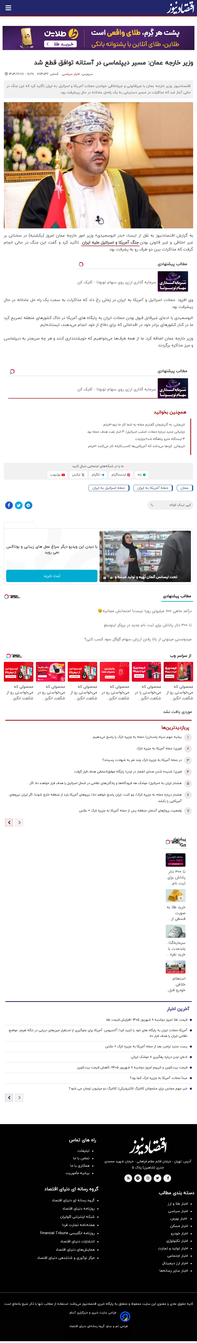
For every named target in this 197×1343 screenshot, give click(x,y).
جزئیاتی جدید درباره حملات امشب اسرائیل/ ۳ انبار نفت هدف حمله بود (136, 432)
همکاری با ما (80, 1165)
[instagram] (147, 1178)
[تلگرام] (28, 505)
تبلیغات (83, 1150)
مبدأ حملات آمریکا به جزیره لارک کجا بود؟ (158, 1078)
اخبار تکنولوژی (177, 1241)
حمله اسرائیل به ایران (108, 488)
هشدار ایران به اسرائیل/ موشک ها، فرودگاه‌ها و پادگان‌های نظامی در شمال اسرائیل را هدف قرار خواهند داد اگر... (104, 783)
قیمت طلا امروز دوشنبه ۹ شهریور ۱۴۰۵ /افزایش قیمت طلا (146, 1020)
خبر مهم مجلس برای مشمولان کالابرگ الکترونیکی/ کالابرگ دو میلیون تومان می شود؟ (128, 1088)
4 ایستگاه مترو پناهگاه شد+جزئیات (160, 439)
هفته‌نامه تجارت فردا (78, 1225)
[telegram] (138, 1178)
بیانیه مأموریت (78, 1173)
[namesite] (180, 7)
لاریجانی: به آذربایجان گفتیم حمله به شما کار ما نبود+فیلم (144, 424)
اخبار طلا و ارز (178, 1203)
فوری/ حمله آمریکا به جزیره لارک (159, 748)
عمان (185, 488)
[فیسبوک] (9, 505)
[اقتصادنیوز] (147, 1146)
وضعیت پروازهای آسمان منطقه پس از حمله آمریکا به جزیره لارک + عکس (130, 810)
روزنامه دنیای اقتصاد (78, 1208)
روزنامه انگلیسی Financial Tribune (67, 1233)
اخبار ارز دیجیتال (175, 1263)
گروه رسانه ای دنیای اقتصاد (73, 1200)
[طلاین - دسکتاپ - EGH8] (98, 38)
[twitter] (157, 1178)
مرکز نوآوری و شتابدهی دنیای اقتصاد (66, 1257)
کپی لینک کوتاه (180, 505)
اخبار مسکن (179, 1226)
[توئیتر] (19, 505)
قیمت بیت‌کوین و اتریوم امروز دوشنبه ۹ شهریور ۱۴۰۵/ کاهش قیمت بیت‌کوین (132, 1067)
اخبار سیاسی (71, 74)
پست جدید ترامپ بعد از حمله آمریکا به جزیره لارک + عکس (146, 1046)
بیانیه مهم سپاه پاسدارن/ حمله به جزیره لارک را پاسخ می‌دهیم (137, 737)
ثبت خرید (52, 576)
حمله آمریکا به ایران (152, 488)
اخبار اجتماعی (177, 1255)
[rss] (128, 1178)
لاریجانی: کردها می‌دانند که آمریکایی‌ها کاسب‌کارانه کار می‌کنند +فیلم (136, 446)
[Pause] (105, 578)
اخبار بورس (179, 1218)
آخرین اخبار (178, 1009)
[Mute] (112, 578)
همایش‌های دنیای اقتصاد (75, 1249)
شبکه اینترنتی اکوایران (77, 1216)
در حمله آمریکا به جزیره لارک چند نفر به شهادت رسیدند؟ (142, 760)
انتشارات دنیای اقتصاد (77, 1241)
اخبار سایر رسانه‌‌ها (174, 1270)
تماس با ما (81, 1158)
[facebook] (168, 1178)
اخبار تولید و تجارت (173, 1248)
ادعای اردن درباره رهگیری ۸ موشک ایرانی (159, 1057)
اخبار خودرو (179, 1233)
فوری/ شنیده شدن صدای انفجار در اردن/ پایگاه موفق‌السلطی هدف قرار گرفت (128, 771)
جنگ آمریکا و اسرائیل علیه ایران (110, 242)
